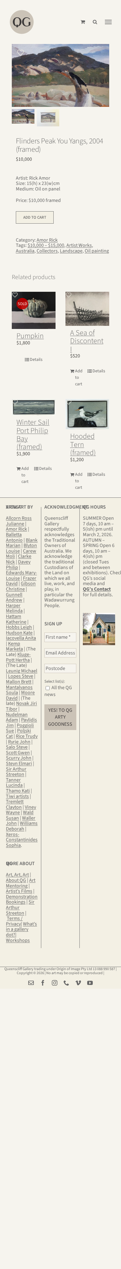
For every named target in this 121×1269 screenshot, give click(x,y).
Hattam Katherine (16, 619)
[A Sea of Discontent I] (87, 309)
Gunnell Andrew (14, 597)
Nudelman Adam (17, 717)
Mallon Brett (18, 681)
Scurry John (18, 758)
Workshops (18, 940)
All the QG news (58, 691)
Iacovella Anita (21, 638)
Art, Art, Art (17, 874)
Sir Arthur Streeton (16, 772)
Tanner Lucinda (14, 783)
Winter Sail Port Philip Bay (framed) (32, 434)
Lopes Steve (20, 676)
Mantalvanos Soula (19, 690)
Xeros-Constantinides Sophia (22, 840)
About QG (16, 880)
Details (36, 360)
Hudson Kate (19, 632)
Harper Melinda (14, 608)
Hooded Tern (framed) (83, 444)
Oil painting (97, 250)
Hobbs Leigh (19, 627)
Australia (25, 250)
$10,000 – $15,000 (46, 245)
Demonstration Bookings (22, 899)
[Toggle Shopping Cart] (83, 22)
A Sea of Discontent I (86, 341)
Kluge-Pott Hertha (18, 657)
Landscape (71, 250)
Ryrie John (19, 741)
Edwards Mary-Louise (21, 575)
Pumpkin (30, 335)
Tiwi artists (17, 796)
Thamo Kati (18, 790)
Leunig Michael (21, 670)
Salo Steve (17, 747)
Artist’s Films (19, 891)
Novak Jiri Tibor (21, 706)
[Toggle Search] (95, 22)
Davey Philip (18, 564)
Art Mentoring (20, 883)
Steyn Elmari (19, 763)
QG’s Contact (97, 589)
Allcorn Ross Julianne (19, 521)
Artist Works (79, 245)
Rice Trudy (27, 736)
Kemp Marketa (14, 646)
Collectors (47, 250)
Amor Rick (47, 240)
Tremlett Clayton (15, 804)
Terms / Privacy (14, 921)
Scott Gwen (18, 752)
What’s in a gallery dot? (21, 929)
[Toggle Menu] (108, 22)
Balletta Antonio (14, 537)
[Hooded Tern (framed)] (87, 414)
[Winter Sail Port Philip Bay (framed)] (34, 407)
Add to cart (34, 217)
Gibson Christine (21, 586)
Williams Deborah (22, 826)
